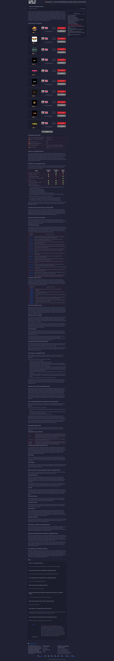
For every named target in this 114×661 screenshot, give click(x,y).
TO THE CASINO (61, 28)
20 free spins (31, 244)
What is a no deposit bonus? (73, 17)
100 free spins (31, 264)
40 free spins (31, 251)
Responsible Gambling (46, 649)
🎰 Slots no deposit (82, 1)
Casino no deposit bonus (72, 15)
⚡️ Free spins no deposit (57, 1)
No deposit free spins (71, 21)
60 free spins (31, 256)
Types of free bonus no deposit (73, 20)
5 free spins (31, 237)
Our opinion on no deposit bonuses (74, 34)
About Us (44, 650)
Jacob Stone (83, 8)
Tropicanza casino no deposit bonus (64, 653)
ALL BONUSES (61, 31)
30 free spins (31, 249)
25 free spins (31, 246)
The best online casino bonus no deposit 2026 (76, 19)
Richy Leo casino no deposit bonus (63, 651)
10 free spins (31, 239)
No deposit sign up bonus (72, 22)
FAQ (68, 35)
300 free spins (31, 272)
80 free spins (31, 262)
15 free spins (31, 242)
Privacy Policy (45, 647)
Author (44, 651)
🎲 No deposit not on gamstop (67, 1)
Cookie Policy (45, 648)
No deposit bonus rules (72, 28)
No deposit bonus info (72, 16)
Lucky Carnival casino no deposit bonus (64, 652)
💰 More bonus (76, 1)
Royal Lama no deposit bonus (63, 650)
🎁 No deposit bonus (48, 1)
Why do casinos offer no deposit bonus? (75, 25)
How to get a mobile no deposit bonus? (75, 31)
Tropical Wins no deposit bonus (63, 649)
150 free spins (31, 267)
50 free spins (31, 253)
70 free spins (31, 259)
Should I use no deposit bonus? (73, 18)
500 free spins (31, 275)
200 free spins (31, 270)
